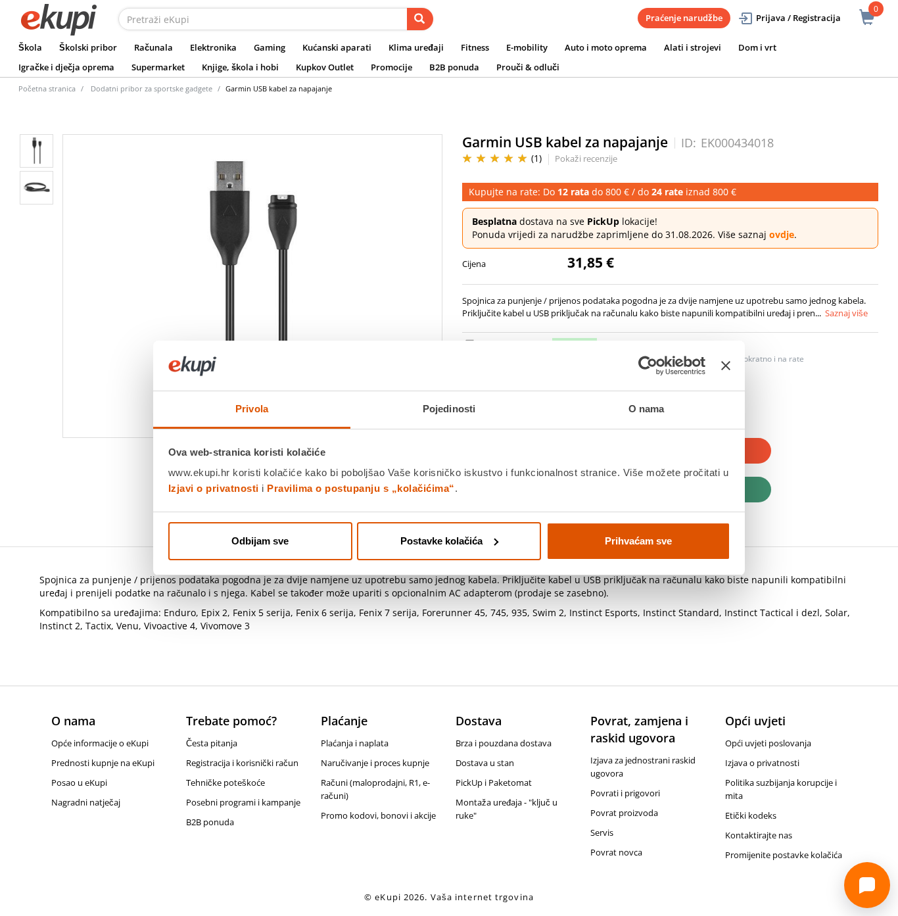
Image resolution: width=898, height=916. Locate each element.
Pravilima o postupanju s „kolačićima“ (361, 488)
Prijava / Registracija (798, 18)
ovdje (781, 234)
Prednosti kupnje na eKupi (102, 763)
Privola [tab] (251, 408)
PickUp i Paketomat (494, 782)
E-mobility (527, 47)
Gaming (269, 47)
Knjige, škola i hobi (240, 67)
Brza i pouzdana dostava (504, 743)
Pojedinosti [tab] (449, 408)
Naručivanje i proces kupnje (375, 763)
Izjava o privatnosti (762, 763)
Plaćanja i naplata (355, 743)
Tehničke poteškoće (225, 782)
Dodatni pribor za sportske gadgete (151, 88)
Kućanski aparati (336, 47)
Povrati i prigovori (625, 793)
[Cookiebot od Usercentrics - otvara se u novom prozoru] (647, 365)
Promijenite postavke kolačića (783, 855)
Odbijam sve (260, 540)
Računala (153, 47)
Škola (30, 47)
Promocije (391, 67)
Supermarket (158, 67)
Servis (601, 832)
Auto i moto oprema (606, 47)
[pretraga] (420, 19)
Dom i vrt (757, 47)
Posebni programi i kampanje (243, 802)
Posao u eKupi (79, 782)
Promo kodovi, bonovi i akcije (378, 815)
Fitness (475, 47)
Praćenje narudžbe (684, 18)
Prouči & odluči (527, 67)
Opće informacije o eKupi (100, 743)
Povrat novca (616, 852)
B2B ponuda (454, 67)
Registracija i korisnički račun (242, 763)
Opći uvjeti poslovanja (768, 743)
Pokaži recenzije (586, 158)
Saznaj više (846, 313)
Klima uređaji (416, 47)
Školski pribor (88, 47)
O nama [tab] (646, 408)
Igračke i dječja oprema (66, 67)
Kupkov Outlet (325, 67)
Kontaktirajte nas (758, 835)
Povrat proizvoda (624, 813)
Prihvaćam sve (638, 540)
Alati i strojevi (692, 47)
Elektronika (213, 47)
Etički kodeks (750, 815)
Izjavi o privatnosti (213, 488)
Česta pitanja (211, 743)
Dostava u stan (485, 763)
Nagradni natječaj (85, 802)
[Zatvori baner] (725, 365)
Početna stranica (47, 88)
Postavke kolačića (441, 540)
